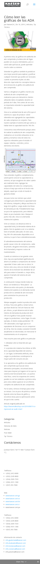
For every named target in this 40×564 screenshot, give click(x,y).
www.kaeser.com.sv (13, 498)
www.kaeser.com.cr (13, 504)
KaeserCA (10, 24)
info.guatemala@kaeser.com (16, 540)
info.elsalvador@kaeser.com (16, 543)
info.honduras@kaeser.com (16, 546)
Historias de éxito (10, 426)
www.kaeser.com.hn (13, 501)
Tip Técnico (8, 436)
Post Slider (8, 433)
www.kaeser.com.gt (13, 496)
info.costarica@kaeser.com (15, 549)
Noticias (7, 429)
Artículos (29, 24)
